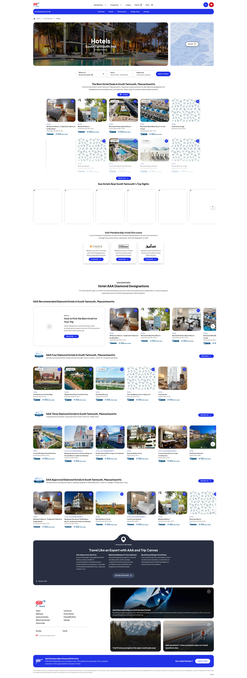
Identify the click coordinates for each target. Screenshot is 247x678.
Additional (140, 72)
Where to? (82, 72)
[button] (58, 125)
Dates (112, 72)
